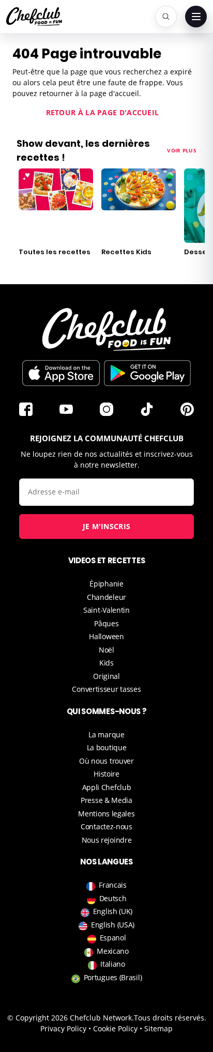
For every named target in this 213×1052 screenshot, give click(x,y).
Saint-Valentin (106, 610)
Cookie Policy (115, 1028)
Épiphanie (106, 584)
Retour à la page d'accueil (102, 112)
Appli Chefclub (106, 787)
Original (106, 676)
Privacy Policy (63, 1028)
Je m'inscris (107, 526)
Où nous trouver (106, 761)
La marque (106, 734)
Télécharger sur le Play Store (147, 373)
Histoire (106, 774)
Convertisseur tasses (106, 689)
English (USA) (112, 925)
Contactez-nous (106, 826)
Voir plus (181, 150)
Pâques (106, 623)
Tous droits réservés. (170, 1018)
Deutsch (113, 898)
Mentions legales (106, 813)
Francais (113, 885)
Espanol (113, 937)
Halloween (106, 636)
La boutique (107, 747)
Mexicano (113, 951)
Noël (106, 650)
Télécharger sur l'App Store (61, 373)
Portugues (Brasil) (113, 977)
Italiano (112, 964)
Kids (106, 663)
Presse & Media (106, 800)
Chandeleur (106, 597)
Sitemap (158, 1028)
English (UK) (112, 911)
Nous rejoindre (107, 840)
